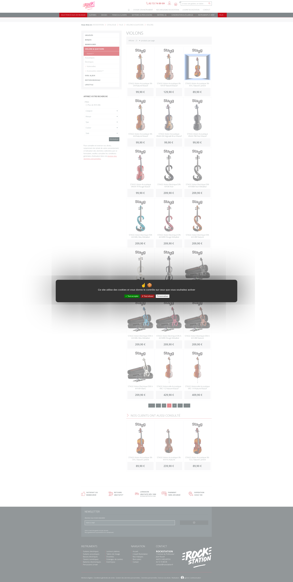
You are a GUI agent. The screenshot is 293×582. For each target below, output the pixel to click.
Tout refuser (148, 296)
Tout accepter (132, 296)
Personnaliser (162, 296)
